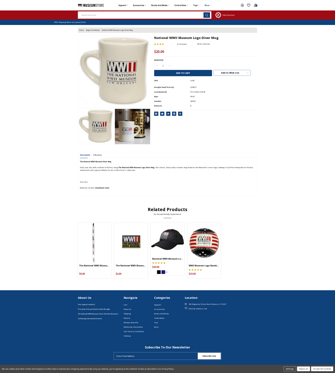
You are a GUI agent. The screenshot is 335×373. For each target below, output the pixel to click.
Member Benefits (131, 322)
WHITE (154, 272)
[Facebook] (156, 114)
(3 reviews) (182, 44)
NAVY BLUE (163, 272)
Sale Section (228, 15)
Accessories (138, 5)
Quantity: (159, 60)
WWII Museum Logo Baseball (204, 265)
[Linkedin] (174, 114)
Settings (290, 368)
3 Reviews (97, 155)
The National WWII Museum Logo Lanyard (94, 265)
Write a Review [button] (203, 44)
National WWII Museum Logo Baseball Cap (167, 258)
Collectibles (180, 5)
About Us (127, 309)
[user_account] (241, 5)
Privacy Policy (167, 369)
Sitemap (127, 336)
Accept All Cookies (322, 368)
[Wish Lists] (247, 5)
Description (85, 155)
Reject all (303, 368)
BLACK (159, 272)
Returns (127, 318)
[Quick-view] (91, 239)
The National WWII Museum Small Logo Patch (131, 265)
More (207, 5)
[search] (206, 15)
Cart (125, 305)
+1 (167, 272)
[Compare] (97, 239)
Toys (195, 5)
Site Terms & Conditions (134, 331)
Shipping (127, 313)
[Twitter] (168, 114)
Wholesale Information (133, 327)
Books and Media (159, 5)
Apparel (122, 5)
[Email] (162, 114)
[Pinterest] (180, 114)
